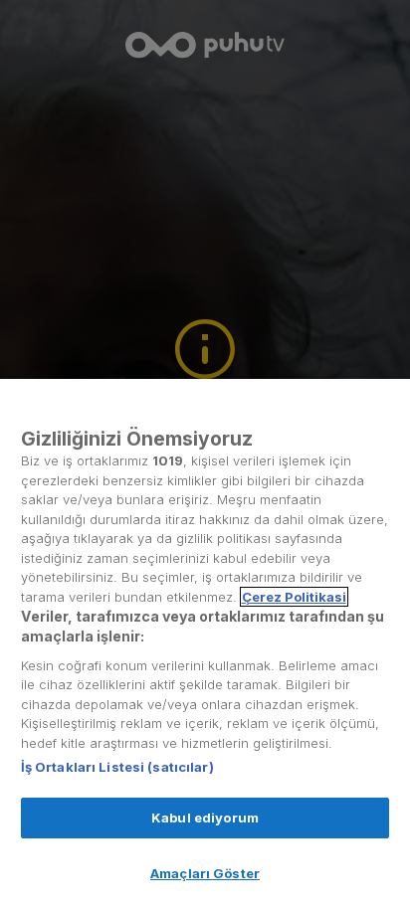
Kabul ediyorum (205, 817)
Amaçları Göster (205, 873)
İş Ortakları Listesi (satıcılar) (117, 767)
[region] (205, 644)
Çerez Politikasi (294, 597)
